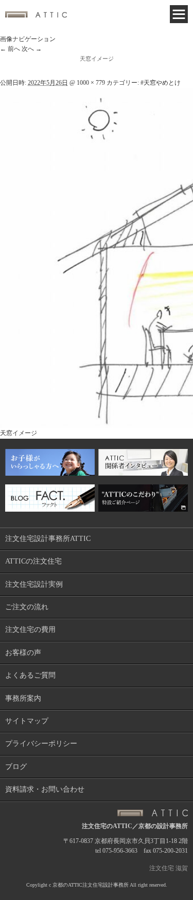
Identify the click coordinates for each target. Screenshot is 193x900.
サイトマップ (26, 721)
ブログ (16, 767)
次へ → (32, 48)
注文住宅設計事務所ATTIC (48, 538)
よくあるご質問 (30, 675)
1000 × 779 (91, 82)
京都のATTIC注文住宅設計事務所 (90, 885)
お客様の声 (23, 653)
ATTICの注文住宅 (33, 561)
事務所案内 (23, 698)
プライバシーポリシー (41, 743)
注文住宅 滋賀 (168, 868)
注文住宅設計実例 (34, 584)
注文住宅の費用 (30, 629)
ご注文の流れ (26, 607)
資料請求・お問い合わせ (44, 789)
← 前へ (10, 48)
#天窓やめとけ (161, 82)
